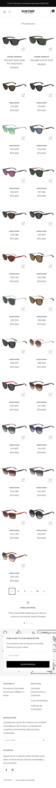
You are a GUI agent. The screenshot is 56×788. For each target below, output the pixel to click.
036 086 (42, 320)
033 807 (42, 234)
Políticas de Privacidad (36, 707)
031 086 (41, 192)
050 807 (42, 534)
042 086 (14, 491)
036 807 (14, 363)
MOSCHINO (14, 103)
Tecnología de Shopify (25, 780)
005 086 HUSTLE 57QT (41, 60)
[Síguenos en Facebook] (6, 770)
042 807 (41, 491)
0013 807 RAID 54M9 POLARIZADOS (14, 62)
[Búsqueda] (9, 12)
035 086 (42, 277)
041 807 (14, 448)
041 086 (42, 405)
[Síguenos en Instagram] (12, 770)
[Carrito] (51, 12)
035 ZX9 (14, 320)
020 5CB (14, 149)
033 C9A (14, 277)
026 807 (14, 192)
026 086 (42, 149)
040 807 (14, 405)
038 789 (42, 363)
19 (38, 591)
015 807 (41, 106)
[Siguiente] (44, 591)
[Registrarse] (43, 740)
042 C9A (14, 534)
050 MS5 (14, 576)
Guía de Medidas (39, 700)
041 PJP (42, 448)
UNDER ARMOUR (14, 57)
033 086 (14, 234)
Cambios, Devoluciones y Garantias (38, 692)
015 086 (14, 106)
